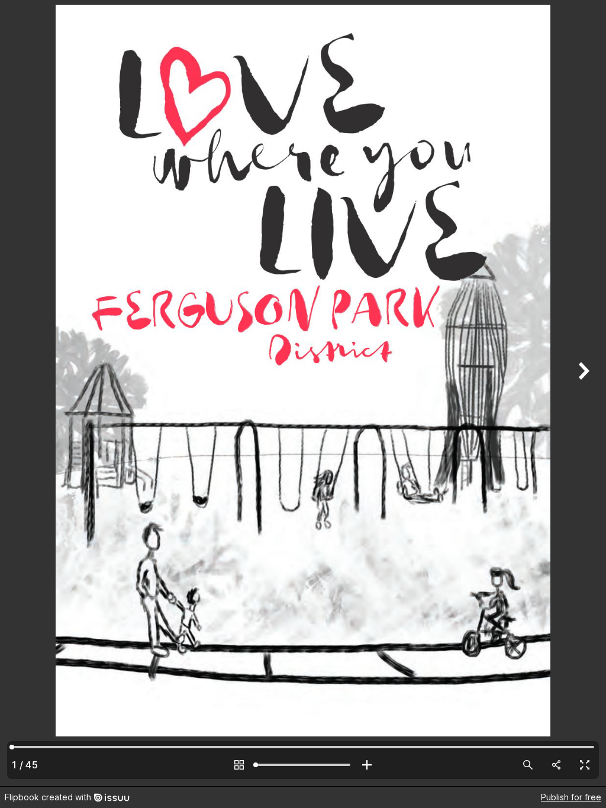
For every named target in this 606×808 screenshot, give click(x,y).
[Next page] (582, 393)
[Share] (556, 765)
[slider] (303, 765)
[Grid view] (239, 765)
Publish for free (571, 797)
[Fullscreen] (585, 765)
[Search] (528, 765)
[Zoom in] (367, 765)
